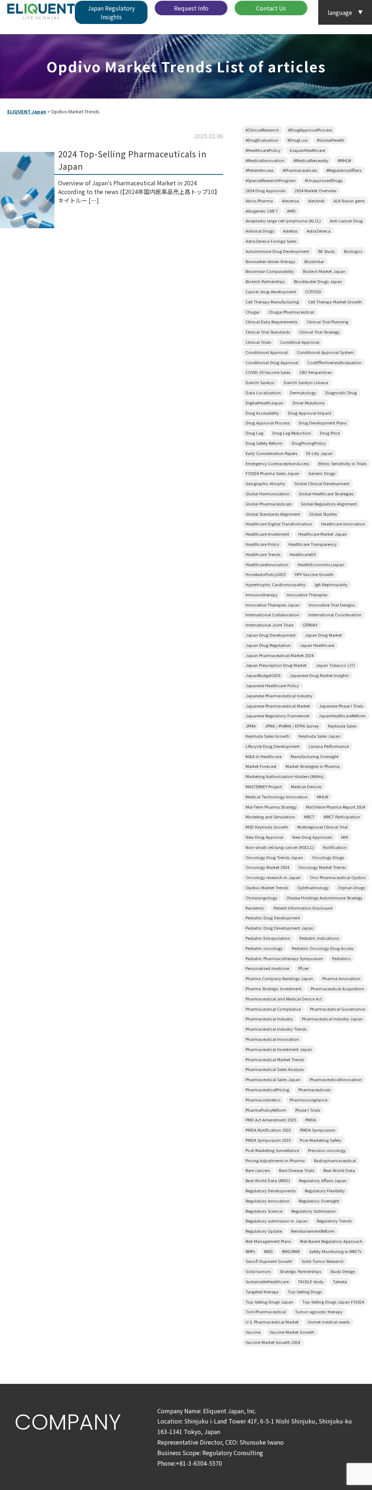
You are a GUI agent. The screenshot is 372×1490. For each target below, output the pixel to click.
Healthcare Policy (262, 544)
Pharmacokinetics (263, 1100)
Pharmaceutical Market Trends (275, 1059)
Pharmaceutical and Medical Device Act (284, 999)
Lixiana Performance (329, 746)
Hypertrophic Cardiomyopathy (276, 584)
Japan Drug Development (271, 635)
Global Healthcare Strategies (326, 493)
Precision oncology (327, 1150)
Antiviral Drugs (260, 231)
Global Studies (323, 514)
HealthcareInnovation (267, 564)
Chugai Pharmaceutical (291, 312)
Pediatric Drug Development (273, 918)
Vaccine (253, 1332)
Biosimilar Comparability (270, 271)
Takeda (340, 1281)
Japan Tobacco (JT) (335, 665)
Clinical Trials (258, 342)
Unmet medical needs (329, 1322)
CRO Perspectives (315, 372)
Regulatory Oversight (319, 1201)
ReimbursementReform (313, 1231)
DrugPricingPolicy (309, 443)
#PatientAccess (260, 170)
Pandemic (255, 908)
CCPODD (313, 291)
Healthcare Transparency (312, 544)
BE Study (326, 251)
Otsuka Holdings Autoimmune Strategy (324, 898)
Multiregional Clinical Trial (322, 827)
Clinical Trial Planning (327, 322)
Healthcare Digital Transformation (279, 524)
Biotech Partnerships (265, 281)
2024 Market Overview (315, 190)
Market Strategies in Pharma (313, 766)
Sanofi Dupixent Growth (269, 1261)
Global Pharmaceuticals (269, 504)
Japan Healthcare (317, 645)
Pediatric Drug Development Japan (280, 928)
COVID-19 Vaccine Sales (268, 372)
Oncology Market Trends (322, 867)
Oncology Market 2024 (267, 867)
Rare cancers (258, 1170)
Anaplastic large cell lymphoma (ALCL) (283, 221)
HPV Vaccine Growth (314, 574)
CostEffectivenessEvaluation (334, 362)
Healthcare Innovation (343, 524)
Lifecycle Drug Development (273, 746)
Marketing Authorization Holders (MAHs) (285, 776)
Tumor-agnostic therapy (319, 1311)
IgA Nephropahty (331, 584)
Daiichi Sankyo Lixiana (306, 382)
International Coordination (334, 614)
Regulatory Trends (334, 1221)
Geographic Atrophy (265, 483)
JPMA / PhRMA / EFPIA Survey (292, 726)
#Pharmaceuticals (300, 170)
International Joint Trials (270, 625)
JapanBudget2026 (263, 675)
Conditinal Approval (299, 342)
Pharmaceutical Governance (337, 1009)
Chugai (252, 312)
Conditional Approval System (325, 352)
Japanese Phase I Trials (341, 706)
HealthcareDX (303, 554)
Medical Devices (306, 786)
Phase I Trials (307, 1110)
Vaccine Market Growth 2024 (273, 1342)
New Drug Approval (264, 837)
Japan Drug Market (323, 635)
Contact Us (271, 8)
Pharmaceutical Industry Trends (276, 1029)
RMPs (250, 1251)
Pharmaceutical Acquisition (337, 988)
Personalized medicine (267, 968)
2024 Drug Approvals (266, 190)
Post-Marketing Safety (320, 1140)
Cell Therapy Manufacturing (272, 302)
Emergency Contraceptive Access (277, 463)
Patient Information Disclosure (303, 908)
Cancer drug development (271, 291)
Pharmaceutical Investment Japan (279, 1049)
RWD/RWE (291, 1251)
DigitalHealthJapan (264, 403)
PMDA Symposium (317, 1130)
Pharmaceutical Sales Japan (273, 1079)
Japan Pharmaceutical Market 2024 (280, 655)
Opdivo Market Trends (267, 887)
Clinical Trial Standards (268, 332)
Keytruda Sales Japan (319, 736)
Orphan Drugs (351, 887)
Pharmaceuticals (314, 1089)
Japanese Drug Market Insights (319, 675)
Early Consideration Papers (271, 453)
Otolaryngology (261, 898)
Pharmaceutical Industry (269, 1019)
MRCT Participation (342, 817)
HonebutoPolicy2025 (266, 574)
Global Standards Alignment (273, 514)
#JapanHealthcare (307, 150)
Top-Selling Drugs (305, 1291)
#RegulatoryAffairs (343, 170)
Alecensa (290, 201)
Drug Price (330, 433)
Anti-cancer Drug (346, 221)
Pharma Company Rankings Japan (279, 978)
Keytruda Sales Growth (268, 736)
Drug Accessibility (262, 413)
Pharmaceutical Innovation (272, 1039)
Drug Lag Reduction (291, 433)
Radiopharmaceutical (335, 1160)
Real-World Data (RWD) (268, 1180)
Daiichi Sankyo (260, 382)
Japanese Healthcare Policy (272, 685)
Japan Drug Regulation (268, 645)
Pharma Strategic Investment (274, 988)
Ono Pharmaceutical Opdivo (338, 877)
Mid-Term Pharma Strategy (271, 807)
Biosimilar (314, 261)
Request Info (191, 8)
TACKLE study (311, 1281)
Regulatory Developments (271, 1190)
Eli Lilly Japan (319, 453)
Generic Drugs (321, 473)
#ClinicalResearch (262, 130)
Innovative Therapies (307, 594)
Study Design (342, 1271)
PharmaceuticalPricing (267, 1089)
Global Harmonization (268, 493)
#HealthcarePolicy (263, 150)
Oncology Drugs (328, 857)
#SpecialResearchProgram (271, 180)
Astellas (290, 231)
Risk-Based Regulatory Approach (331, 1241)
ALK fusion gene (348, 201)
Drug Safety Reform (264, 443)
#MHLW (344, 160)
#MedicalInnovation (265, 160)
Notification (335, 847)
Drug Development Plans (323, 423)
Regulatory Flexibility (325, 1190)
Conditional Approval (267, 352)
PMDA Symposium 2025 (268, 1140)
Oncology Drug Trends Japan (274, 857)
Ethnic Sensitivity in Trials (342, 463)
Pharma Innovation (341, 978)
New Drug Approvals (312, 837)
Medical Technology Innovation (277, 797)
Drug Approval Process (268, 423)
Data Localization (263, 392)
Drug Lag (254, 433)
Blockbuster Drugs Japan (318, 281)
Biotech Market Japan (324, 271)
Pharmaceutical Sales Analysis (275, 1069)
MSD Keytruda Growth (267, 827)
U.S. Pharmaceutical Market (272, 1322)
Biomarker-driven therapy (270, 261)
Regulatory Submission (313, 1211)
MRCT (309, 817)
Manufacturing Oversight (315, 756)
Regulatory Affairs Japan (323, 1180)
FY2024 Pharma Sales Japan (272, 473)
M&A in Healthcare (264, 756)
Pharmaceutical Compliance (273, 1009)
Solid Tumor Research (323, 1261)
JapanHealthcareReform (342, 715)
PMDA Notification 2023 (268, 1130)
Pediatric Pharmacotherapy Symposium (284, 958)
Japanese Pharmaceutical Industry (279, 695)
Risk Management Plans (268, 1241)
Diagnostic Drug (341, 392)
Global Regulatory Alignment (329, 504)
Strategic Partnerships (300, 1271)
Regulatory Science (264, 1211)
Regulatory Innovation (268, 1201)
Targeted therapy (262, 1291)
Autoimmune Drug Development (277, 251)
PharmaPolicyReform (266, 1110)
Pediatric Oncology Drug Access (322, 948)
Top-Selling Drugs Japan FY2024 (333, 1302)
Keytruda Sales (342, 726)
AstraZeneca (319, 231)
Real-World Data (339, 1170)
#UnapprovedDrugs (324, 180)
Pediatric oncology (264, 948)
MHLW (322, 797)
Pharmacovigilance (308, 1100)
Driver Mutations (308, 403)
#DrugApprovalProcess (310, 130)
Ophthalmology (313, 887)
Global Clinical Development (321, 483)
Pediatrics (341, 958)
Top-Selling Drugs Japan (269, 1302)
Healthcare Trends (263, 554)
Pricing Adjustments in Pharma (275, 1160)
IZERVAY (310, 625)
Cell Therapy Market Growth (335, 302)
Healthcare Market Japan (322, 534)
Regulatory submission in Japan (277, 1221)
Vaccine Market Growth (292, 1332)
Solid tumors (258, 1271)
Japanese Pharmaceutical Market (278, 706)
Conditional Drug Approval (272, 362)
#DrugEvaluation (262, 140)
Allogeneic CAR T (262, 211)
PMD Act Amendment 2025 (271, 1120)
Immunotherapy (262, 594)
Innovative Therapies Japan (273, 605)
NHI (344, 837)
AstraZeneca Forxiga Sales (271, 241)
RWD (268, 1251)
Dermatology (303, 392)
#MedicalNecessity (311, 160)
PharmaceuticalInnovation (336, 1079)
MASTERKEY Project (264, 786)
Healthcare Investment (267, 534)
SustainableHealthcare (267, 1281)
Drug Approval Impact (309, 413)
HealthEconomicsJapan (321, 564)
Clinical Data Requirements (272, 322)
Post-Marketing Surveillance (272, 1150)
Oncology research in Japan (273, 877)
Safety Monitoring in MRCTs (335, 1251)
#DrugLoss (297, 140)
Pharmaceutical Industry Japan (332, 1019)
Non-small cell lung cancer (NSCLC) (280, 847)
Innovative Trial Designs (332, 605)
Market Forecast (261, 766)
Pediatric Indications (319, 938)
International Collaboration (272, 614)
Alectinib (316, 201)
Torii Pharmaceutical (266, 1311)
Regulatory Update (264, 1231)
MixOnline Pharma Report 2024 (335, 807)
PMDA (310, 1120)
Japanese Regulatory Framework (278, 715)
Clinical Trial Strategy (319, 332)
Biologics (353, 251)
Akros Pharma (259, 201)
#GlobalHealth (330, 140)
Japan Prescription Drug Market (276, 665)
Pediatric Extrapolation (268, 938)
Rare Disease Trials (296, 1170)
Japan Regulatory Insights (111, 12)
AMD (291, 211)
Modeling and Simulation (270, 817)
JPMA (251, 726)
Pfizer (303, 968)
